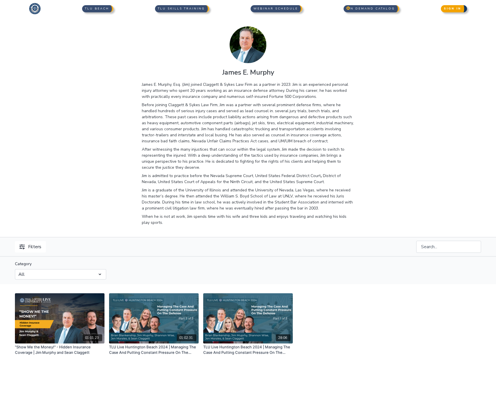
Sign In (452, 9)
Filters (34, 247)
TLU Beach (97, 9)
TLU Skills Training (181, 9)
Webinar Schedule (275, 9)
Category (23, 264)
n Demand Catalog (372, 9)
